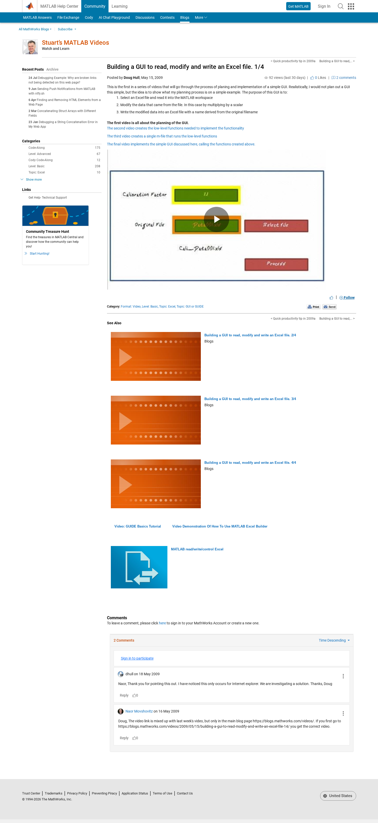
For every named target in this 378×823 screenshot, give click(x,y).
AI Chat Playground (114, 17)
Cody (89, 17)
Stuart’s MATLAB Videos (75, 42)
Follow (349, 297)
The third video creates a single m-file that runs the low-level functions (162, 136)
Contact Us (185, 793)
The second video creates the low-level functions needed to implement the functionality (175, 128)
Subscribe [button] (65, 29)
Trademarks (53, 793)
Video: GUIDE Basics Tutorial (137, 526)
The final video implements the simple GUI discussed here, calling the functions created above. (181, 144)
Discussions (145, 17)
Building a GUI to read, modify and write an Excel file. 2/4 (250, 335)
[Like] (331, 297)
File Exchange (68, 17)
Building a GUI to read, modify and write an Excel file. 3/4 (250, 399)
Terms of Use (162, 793)
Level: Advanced (64, 154)
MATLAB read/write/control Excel (197, 549)
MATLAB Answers (37, 17)
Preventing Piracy (104, 793)
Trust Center (31, 793)
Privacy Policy (77, 793)
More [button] (199, 17)
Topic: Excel (64, 172)
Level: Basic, (150, 306)
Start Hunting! (39, 253)
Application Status (135, 793)
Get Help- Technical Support (48, 197)
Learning (120, 6)
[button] (341, 6)
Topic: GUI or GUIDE (190, 306)
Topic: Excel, (167, 306)
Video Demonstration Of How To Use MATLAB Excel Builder (219, 526)
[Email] (329, 306)
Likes (320, 78)
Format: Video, (131, 306)
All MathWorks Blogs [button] (34, 29)
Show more (34, 179)
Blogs (184, 17)
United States (340, 795)
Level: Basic (64, 166)
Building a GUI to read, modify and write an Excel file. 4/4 (250, 463)
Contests (167, 17)
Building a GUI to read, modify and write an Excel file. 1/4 (185, 66)
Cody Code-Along (64, 160)
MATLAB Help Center (59, 6)
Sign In (326, 8)
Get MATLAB (298, 6)
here (162, 623)
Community (94, 6)
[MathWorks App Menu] (351, 6)
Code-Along (64, 148)
